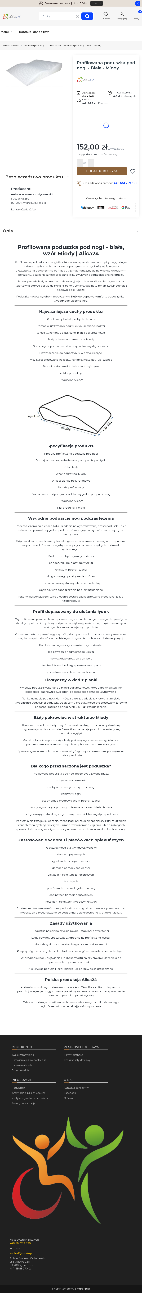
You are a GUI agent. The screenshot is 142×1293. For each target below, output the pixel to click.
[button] (87, 16)
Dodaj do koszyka (101, 171)
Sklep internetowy (70, 1288)
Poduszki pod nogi (34, 45)
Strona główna (11, 45)
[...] (34, 72)
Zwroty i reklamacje (23, 1103)
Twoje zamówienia (23, 1054)
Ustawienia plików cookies (28, 1060)
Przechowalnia (20, 1070)
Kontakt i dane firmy (76, 1087)
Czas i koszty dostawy (77, 1060)
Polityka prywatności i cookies (30, 1098)
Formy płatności (73, 1054)
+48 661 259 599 (125, 183)
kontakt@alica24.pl (23, 209)
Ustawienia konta (22, 1065)
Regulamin (18, 1087)
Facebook (70, 1093)
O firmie (69, 1098)
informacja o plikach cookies (28, 1093)
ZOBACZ (96, 3)
